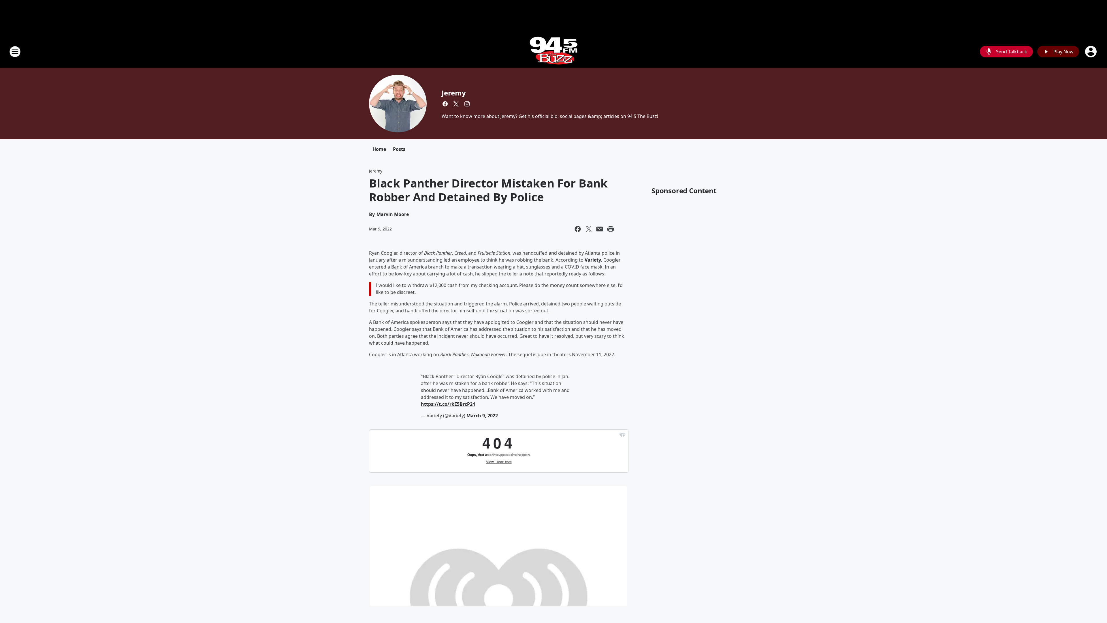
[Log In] (1091, 51)
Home (379, 149)
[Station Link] (553, 51)
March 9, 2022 (482, 415)
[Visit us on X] (456, 103)
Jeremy (454, 92)
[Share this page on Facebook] (578, 229)
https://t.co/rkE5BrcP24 (448, 404)
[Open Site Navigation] (15, 51)
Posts (399, 149)
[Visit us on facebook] (445, 103)
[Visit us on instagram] (467, 103)
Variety (593, 260)
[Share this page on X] (589, 229)
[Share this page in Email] (600, 229)
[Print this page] (611, 229)
